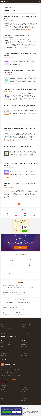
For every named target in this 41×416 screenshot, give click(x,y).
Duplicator (23, 385)
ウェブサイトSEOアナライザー (7, 351)
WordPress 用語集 (24, 344)
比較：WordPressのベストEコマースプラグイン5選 (11, 312)
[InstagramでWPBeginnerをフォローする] (33, 214)
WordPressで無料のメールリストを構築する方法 (18, 147)
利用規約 (23, 326)
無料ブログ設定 (24, 355)
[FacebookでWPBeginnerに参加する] (7, 214)
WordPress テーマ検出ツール (6, 344)
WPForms (3, 387)
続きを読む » (28, 29)
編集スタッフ (6, 20)
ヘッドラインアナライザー (6, 349)
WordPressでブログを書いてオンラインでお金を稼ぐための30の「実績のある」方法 (17, 302)
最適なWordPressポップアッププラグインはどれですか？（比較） (14, 309)
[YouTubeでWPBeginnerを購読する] (24, 214)
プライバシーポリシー (25, 324)
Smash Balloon (4, 396)
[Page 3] (21, 315)
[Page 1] (18, 315)
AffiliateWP (23, 400)
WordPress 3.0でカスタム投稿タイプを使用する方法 (19, 106)
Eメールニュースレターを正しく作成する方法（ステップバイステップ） (15, 314)
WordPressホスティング (23, 408)
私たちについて (4, 324)
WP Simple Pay (24, 387)
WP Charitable (23, 398)
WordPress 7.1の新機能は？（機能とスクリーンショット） (12, 285)
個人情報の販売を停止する (26, 331)
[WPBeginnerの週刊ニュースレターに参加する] (33, 216)
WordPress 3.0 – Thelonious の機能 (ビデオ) (16, 35)
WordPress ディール (25, 349)
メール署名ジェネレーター (6, 353)
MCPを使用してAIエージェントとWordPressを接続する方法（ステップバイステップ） (17, 294)
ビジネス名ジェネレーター (6, 342)
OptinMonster (3, 385)
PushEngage (23, 396)
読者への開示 (11, 20)
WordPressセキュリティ (25, 353)
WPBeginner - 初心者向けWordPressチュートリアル (5, 2)
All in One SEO (4, 389)
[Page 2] (19, 315)
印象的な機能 (21, 42)
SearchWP (23, 391)
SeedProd (3, 398)
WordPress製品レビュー (25, 346)
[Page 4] (22, 315)
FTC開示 (22, 328)
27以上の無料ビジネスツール (6, 355)
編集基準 (3, 326)
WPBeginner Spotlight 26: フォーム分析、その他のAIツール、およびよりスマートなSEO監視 (18, 287)
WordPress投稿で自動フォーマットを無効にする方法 (19, 129)
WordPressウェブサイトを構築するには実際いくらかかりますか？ (14, 305)
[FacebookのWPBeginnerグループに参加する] (7, 216)
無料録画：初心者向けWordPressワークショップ (11, 307)
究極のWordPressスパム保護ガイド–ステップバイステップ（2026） (14, 292)
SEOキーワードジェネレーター (7, 346)
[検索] (37, 2)
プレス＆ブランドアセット (6, 331)
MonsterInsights (4, 391)
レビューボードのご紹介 (6, 328)
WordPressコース (24, 342)
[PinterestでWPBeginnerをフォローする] (16, 216)
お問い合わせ (3, 333)
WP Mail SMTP (4, 394)
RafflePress (23, 394)
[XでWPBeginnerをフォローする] (16, 214)
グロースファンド (24, 333)
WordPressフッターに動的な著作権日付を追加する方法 (20, 89)
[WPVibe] (20, 226)
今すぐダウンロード (20, 248)
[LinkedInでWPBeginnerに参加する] (24, 216)
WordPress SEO (24, 351)
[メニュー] (39, 2)
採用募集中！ (14, 379)
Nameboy (3, 400)
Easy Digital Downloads (25, 389)
